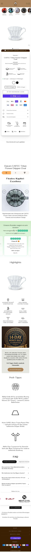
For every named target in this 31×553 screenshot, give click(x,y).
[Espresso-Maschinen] (4, 10)
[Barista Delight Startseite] (15, 3)
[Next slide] (27, 191)
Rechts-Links (15, 534)
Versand (15, 63)
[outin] (14, 499)
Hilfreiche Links (15, 531)
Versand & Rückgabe (15, 369)
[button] (15, 517)
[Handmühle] (17, 10)
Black (17, 82)
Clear (13, 82)
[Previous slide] (4, 191)
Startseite (15, 55)
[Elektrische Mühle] (24, 10)
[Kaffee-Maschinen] (11, 10)
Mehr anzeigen (16, 250)
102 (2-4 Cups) (21, 87)
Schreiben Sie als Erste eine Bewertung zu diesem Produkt (15, 518)
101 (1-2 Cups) (10, 87)
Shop (15, 528)
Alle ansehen (15, 507)
